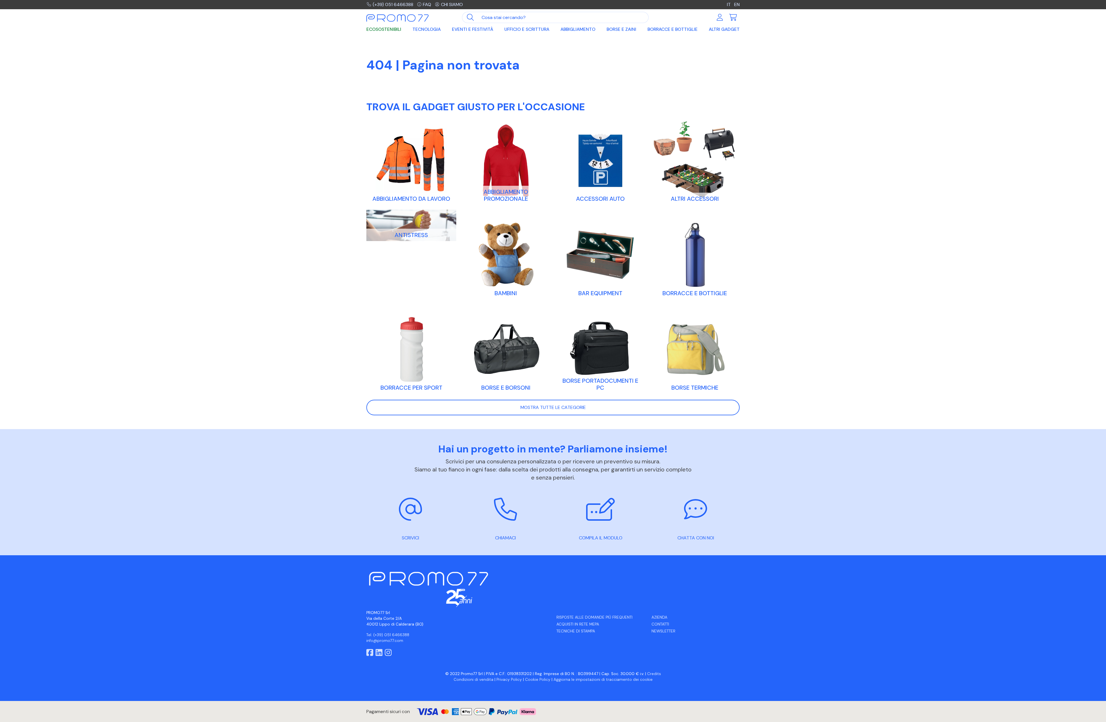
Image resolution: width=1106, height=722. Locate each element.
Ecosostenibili (383, 29)
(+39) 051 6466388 (393, 4)
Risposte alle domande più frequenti (594, 617)
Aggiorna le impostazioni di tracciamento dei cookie (603, 679)
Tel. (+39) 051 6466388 (387, 634)
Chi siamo (452, 4)
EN (737, 4)
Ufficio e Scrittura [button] (526, 29)
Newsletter (663, 631)
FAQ (427, 4)
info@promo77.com (384, 640)
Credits (654, 673)
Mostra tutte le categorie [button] (553, 407)
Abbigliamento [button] (577, 29)
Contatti (660, 624)
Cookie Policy (537, 679)
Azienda (659, 617)
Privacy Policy (509, 679)
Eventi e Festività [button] (472, 29)
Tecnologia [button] (426, 29)
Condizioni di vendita (473, 679)
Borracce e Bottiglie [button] (672, 29)
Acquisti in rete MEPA (577, 624)
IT (729, 4)
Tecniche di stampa (575, 631)
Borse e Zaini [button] (621, 29)
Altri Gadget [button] (724, 29)
